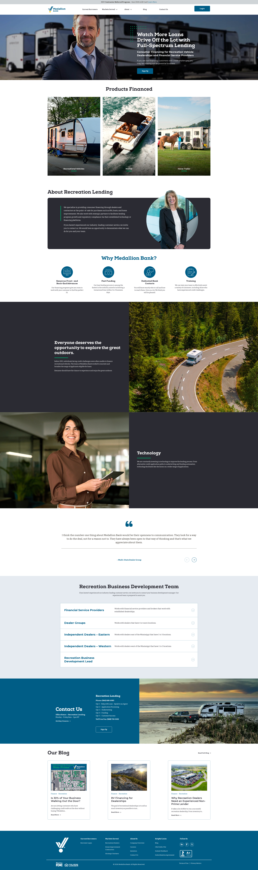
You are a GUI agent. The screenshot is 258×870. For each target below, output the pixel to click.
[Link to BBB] (186, 854)
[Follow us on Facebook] (186, 844)
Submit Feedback (161, 851)
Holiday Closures (62, 721)
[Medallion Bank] (62, 848)
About (126, 9)
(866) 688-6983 (108, 700)
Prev (187, 559)
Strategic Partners (112, 854)
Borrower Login (86, 843)
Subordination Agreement (164, 855)
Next (194, 559)
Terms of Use (184, 863)
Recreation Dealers (112, 843)
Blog (145, 9)
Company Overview (137, 843)
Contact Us (163, 9)
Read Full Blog (203, 753)
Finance (54, 794)
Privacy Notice (196, 863)
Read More (55, 815)
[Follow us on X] (192, 844)
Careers (133, 847)
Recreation (63, 794)
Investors (133, 851)
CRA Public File (160, 847)
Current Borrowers (90, 9)
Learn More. (152, 2)
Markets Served (108, 9)
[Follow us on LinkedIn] (182, 844)
